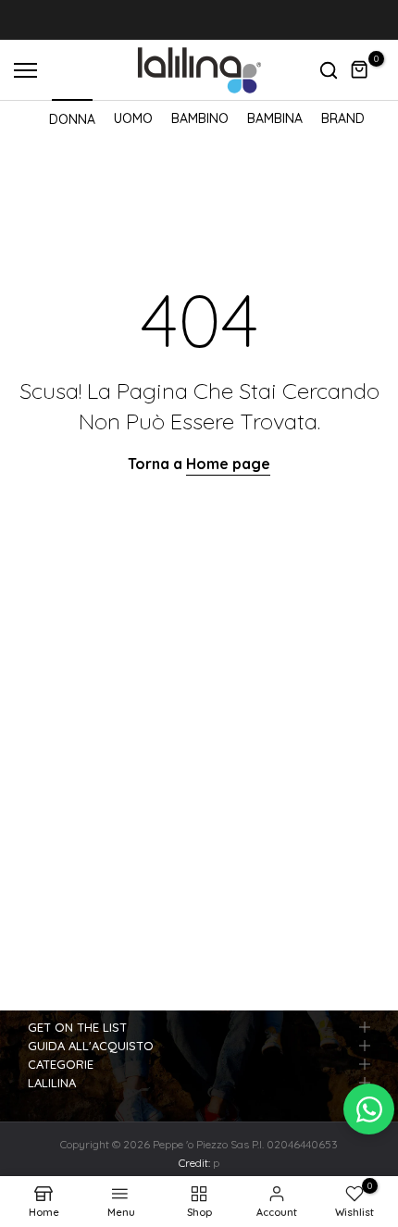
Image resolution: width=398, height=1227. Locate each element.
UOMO (133, 118)
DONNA (72, 119)
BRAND (343, 118)
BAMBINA (275, 118)
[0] (360, 70)
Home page (228, 463)
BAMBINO (200, 118)
